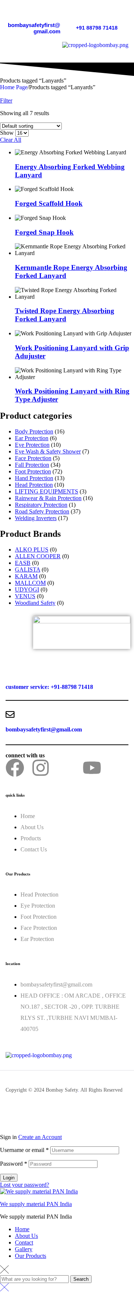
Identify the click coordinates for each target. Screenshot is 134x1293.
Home (22, 1229)
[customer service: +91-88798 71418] (10, 671)
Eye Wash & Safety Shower (48, 451)
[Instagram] (40, 767)
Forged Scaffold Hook (49, 203)
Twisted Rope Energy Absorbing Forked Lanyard (64, 315)
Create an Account (40, 1137)
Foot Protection (33, 471)
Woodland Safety (35, 603)
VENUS (25, 596)
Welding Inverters (36, 518)
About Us (26, 1236)
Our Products (30, 1256)
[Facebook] (15, 767)
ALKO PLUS (31, 549)
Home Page (14, 87)
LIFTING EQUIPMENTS (46, 491)
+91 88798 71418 (97, 28)
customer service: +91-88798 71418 (49, 687)
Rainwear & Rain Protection (48, 498)
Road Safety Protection (42, 511)
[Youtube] (92, 767)
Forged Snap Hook (44, 232)
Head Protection (34, 485)
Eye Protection (32, 445)
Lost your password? (24, 1185)
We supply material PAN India (36, 1204)
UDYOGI (27, 589)
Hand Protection (34, 478)
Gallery (23, 1249)
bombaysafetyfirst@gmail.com (34, 28)
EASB (23, 563)
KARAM (26, 576)
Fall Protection (32, 465)
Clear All (10, 140)
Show (7, 133)
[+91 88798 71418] (79, 14)
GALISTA (27, 569)
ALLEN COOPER (38, 556)
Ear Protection (31, 438)
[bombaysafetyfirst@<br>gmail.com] (56, 11)
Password (13, 1163)
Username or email (24, 1150)
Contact (24, 1242)
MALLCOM (30, 583)
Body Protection (34, 431)
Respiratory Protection (41, 505)
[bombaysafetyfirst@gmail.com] (10, 714)
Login (9, 1177)
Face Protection (33, 458)
